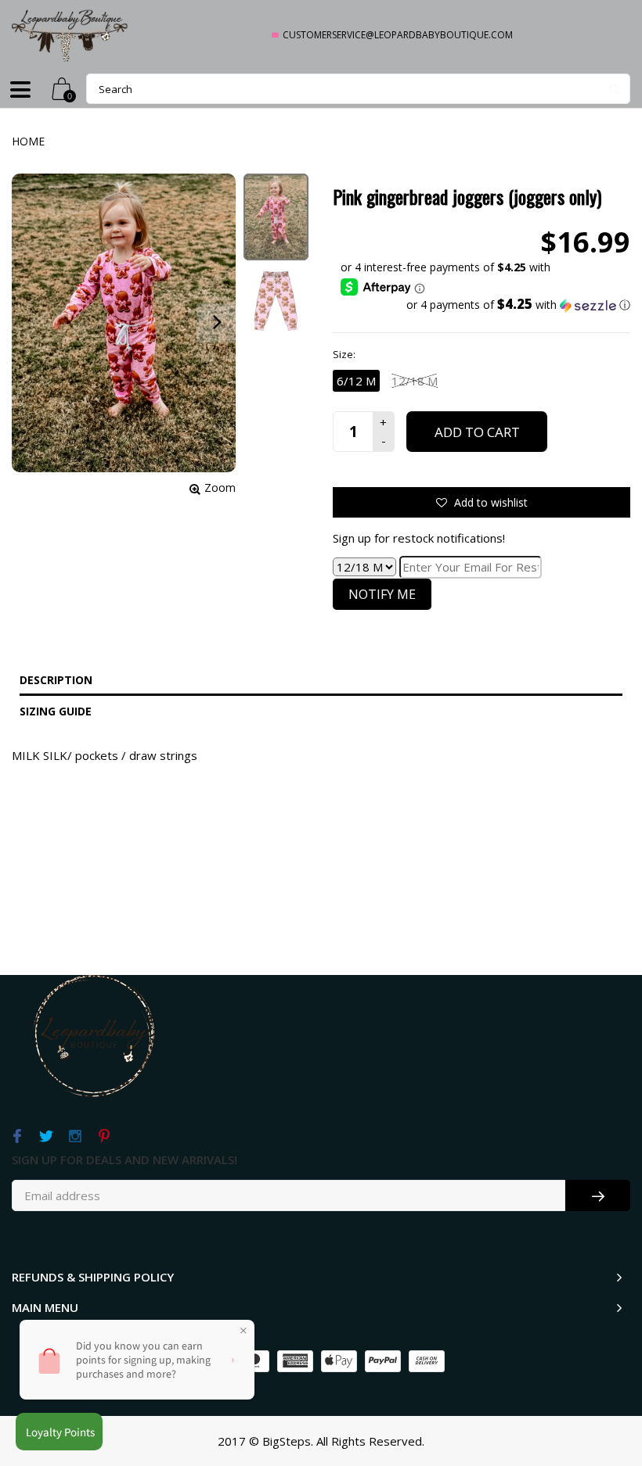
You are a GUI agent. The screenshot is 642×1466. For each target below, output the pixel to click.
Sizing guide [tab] (56, 711)
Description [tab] (56, 679)
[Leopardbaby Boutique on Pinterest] (104, 1137)
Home (28, 141)
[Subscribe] (597, 1195)
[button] (485, 305)
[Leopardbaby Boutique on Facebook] (17, 1137)
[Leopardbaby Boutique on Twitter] (46, 1137)
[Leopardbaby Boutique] (70, 35)
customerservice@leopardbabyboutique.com (398, 34)
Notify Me (382, 594)
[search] (358, 88)
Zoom (220, 487)
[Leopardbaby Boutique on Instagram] (75, 1137)
